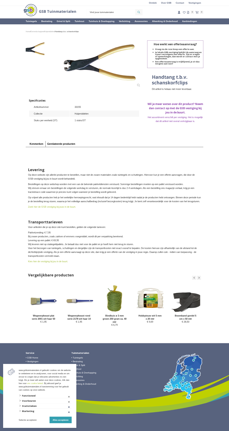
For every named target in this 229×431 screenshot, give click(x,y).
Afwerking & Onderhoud (165, 21)
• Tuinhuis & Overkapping (83, 372)
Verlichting (124, 21)
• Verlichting (77, 376)
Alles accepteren (61, 420)
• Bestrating (77, 361)
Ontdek (153, 3)
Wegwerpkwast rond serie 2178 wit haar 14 (79, 317)
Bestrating (46, 21)
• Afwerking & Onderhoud (83, 384)
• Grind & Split (78, 365)
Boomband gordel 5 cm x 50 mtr (185, 317)
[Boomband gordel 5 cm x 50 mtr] (185, 298)
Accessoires (141, 21)
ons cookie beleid (35, 383)
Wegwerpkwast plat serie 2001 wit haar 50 (43, 317)
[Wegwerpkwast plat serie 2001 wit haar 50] (43, 298)
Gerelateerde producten (61, 144)
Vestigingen (194, 3)
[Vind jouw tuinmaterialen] (138, 12)
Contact (180, 3)
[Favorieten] (184, 13)
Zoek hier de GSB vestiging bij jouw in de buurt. (52, 206)
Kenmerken (36, 144)
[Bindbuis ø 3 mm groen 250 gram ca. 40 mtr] (114, 298)
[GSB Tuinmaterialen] (30, 10)
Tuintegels (31, 21)
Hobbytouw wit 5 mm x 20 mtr (150, 317)
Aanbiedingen (189, 21)
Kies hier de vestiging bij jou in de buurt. (48, 261)
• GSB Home (32, 357)
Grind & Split (63, 21)
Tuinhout (79, 21)
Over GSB (166, 3)
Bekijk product (43, 327)
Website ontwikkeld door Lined (114, 430)
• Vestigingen (32, 361)
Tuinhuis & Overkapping (101, 21)
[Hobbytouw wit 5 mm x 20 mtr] (150, 298)
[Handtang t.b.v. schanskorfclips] (99, 64)
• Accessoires (77, 380)
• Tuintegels (77, 357)
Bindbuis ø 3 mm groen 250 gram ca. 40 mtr (114, 318)
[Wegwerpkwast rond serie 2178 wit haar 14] (79, 298)
